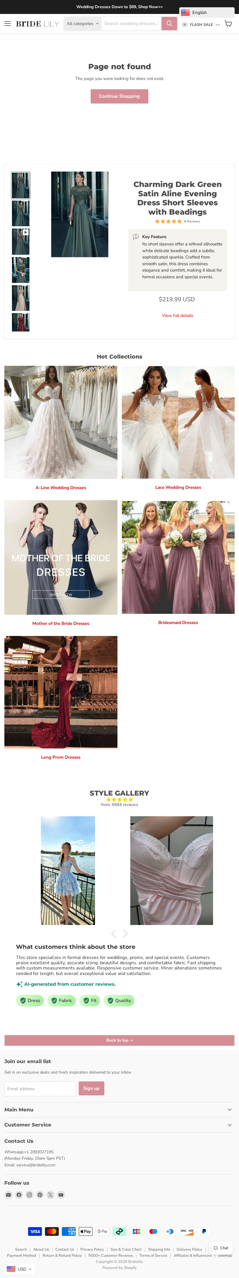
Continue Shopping (119, 96)
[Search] (169, 23)
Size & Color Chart (126, 1249)
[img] (119, 799)
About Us (41, 1249)
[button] (115, 933)
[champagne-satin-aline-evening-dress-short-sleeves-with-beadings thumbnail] (20, 298)
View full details (177, 315)
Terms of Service (153, 1255)
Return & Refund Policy (62, 1255)
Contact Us (64, 1249)
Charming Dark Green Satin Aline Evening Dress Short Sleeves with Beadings (177, 198)
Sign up (91, 1088)
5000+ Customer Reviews (110, 1255)
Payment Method (21, 1255)
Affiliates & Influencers (193, 1255)
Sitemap (225, 1255)
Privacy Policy (92, 1249)
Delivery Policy (189, 1249)
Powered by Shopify (119, 1267)
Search (21, 1249)
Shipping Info (159, 1249)
